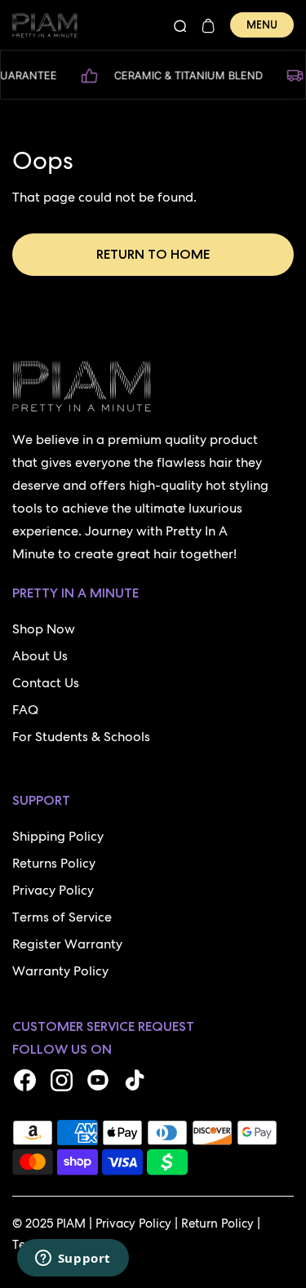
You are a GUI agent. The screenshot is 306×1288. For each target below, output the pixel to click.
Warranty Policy (60, 970)
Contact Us (45, 682)
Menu (261, 25)
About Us (40, 655)
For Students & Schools (81, 736)
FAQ (25, 709)
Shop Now (43, 628)
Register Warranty (67, 944)
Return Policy (217, 1223)
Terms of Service (62, 917)
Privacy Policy (53, 890)
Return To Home (153, 254)
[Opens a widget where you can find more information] (72, 1259)
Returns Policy (53, 863)
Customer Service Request (103, 1026)
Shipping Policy (58, 836)
